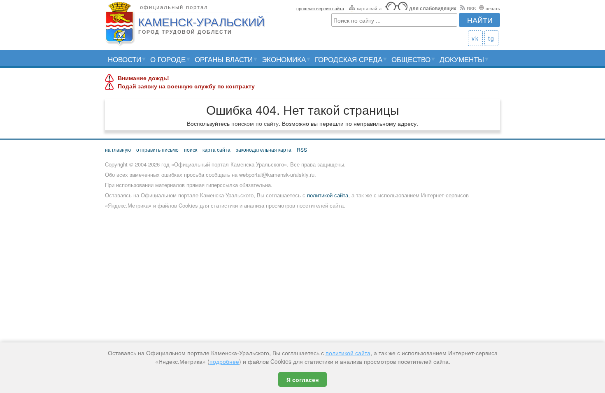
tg (491, 38)
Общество (410, 59)
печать (493, 8)
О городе (168, 59)
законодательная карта (263, 149)
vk (475, 38)
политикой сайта (327, 195)
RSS (471, 8)
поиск (190, 149)
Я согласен (302, 379)
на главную (118, 149)
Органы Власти (224, 59)
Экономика (284, 59)
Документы (462, 59)
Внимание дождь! (143, 78)
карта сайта (369, 8)
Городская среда (348, 59)
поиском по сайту (255, 123)
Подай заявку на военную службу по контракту (186, 86)
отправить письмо (157, 149)
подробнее (224, 361)
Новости (124, 59)
